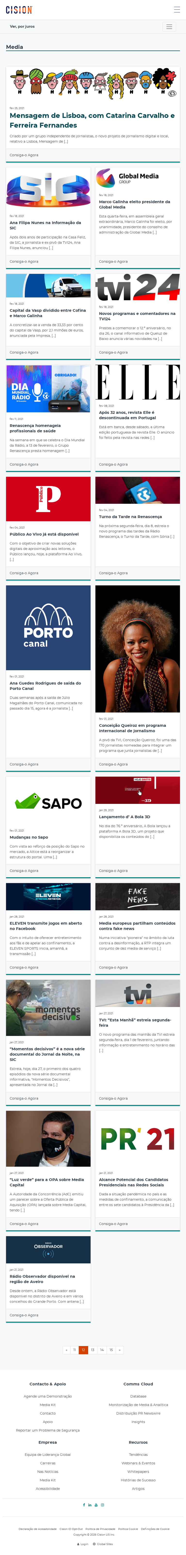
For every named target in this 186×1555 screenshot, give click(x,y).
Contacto (48, 1413)
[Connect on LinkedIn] (89, 1505)
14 (102, 1350)
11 (74, 1350)
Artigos (138, 1489)
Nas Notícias (47, 1472)
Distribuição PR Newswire (138, 1413)
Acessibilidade (48, 1489)
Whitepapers (138, 1472)
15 (111, 1350)
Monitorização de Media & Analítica (138, 1405)
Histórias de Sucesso (138, 1480)
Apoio (48, 1422)
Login (84, 1544)
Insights (138, 1422)
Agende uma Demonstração (48, 1396)
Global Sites (105, 1544)
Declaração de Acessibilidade (38, 1529)
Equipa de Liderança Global (48, 1455)
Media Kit (48, 1405)
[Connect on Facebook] (84, 1505)
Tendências (138, 1455)
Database (138, 1396)
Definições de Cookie (155, 1529)
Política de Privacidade (100, 1529)
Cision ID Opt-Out (71, 1529)
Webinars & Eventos (138, 1463)
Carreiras (47, 1463)
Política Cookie (128, 1529)
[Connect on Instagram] (102, 1505)
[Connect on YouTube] (96, 1505)
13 (92, 1350)
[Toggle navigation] (169, 27)
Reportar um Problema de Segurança (48, 1430)
